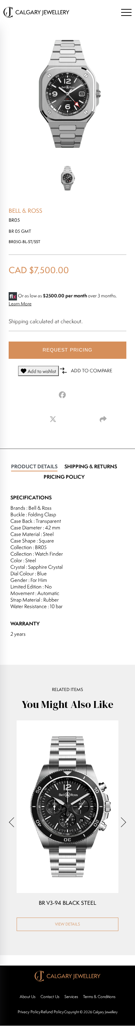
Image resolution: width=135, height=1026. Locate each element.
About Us (27, 996)
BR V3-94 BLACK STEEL (67, 903)
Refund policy (52, 1011)
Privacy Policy (29, 1011)
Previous (14, 822)
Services (71, 996)
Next (121, 822)
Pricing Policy (64, 476)
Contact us (49, 996)
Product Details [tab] (34, 466)
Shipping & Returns (90, 466)
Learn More (20, 303)
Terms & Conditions (99, 996)
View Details (67, 924)
